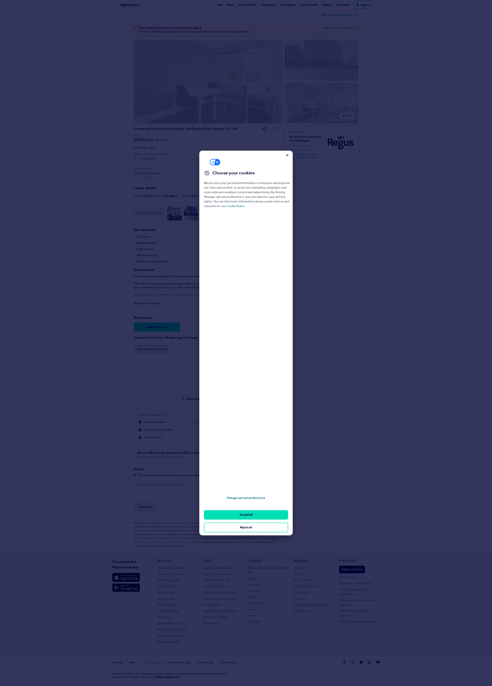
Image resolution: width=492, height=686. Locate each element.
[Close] (287, 155)
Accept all (246, 515)
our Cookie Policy (232, 206)
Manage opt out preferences (246, 498)
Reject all (246, 527)
